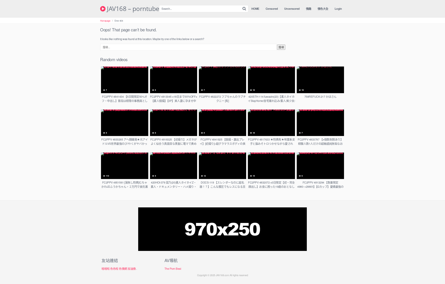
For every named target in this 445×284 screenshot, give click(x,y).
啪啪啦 (106, 269)
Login (338, 9)
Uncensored (292, 9)
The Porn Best (172, 269)
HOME (255, 9)
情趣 (308, 9)
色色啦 (114, 269)
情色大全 (323, 9)
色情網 (123, 269)
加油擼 (132, 269)
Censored (272, 9)
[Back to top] (435, 273)
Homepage (105, 20)
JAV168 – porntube (132, 9)
